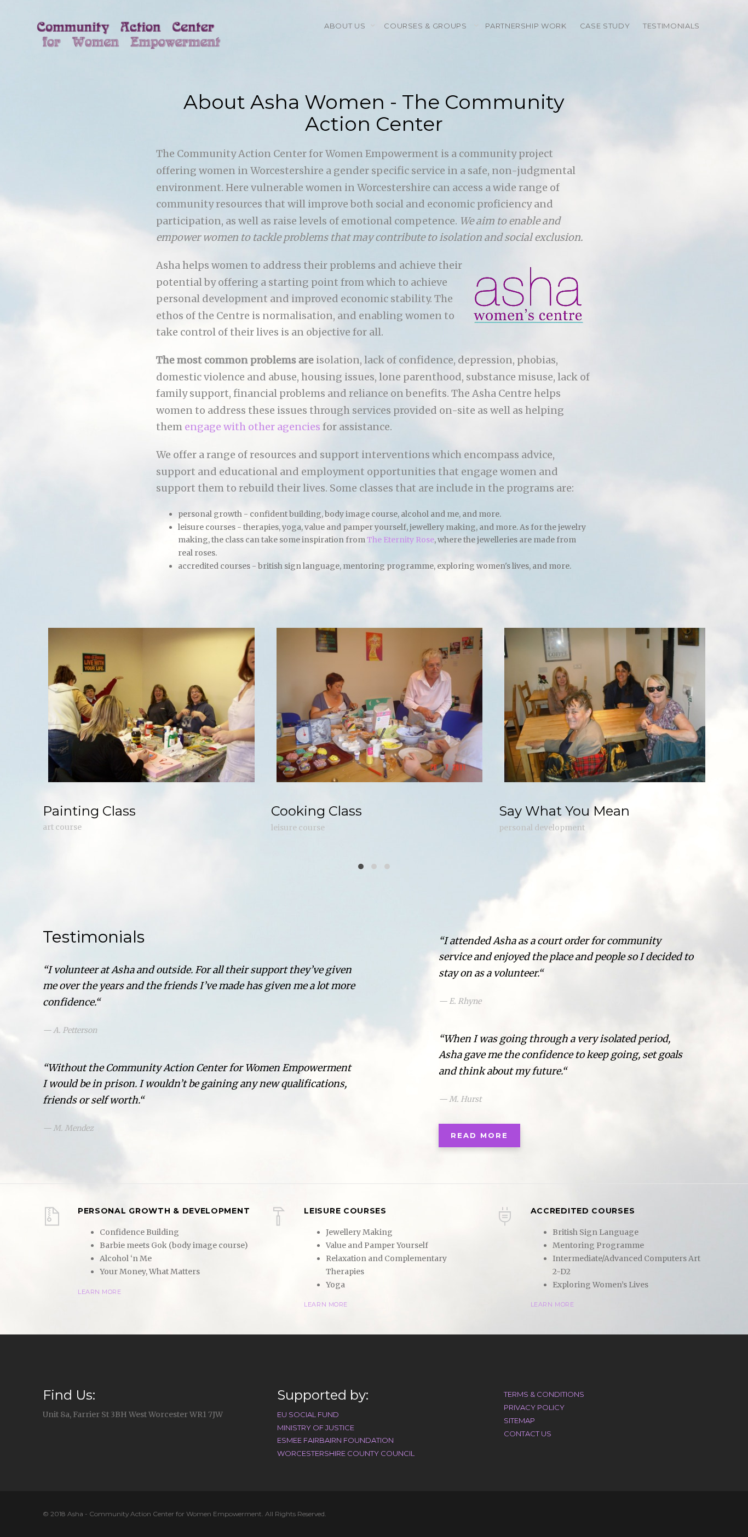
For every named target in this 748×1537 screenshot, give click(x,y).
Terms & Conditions (544, 1394)
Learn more (100, 1292)
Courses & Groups (426, 25)
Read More (479, 1135)
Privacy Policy (534, 1407)
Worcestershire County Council (346, 1453)
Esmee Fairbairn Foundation (335, 1440)
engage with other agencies (252, 426)
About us (344, 25)
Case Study (605, 25)
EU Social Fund (308, 1414)
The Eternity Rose (400, 540)
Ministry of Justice (315, 1427)
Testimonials (671, 25)
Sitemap (519, 1420)
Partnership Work (525, 25)
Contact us (527, 1433)
